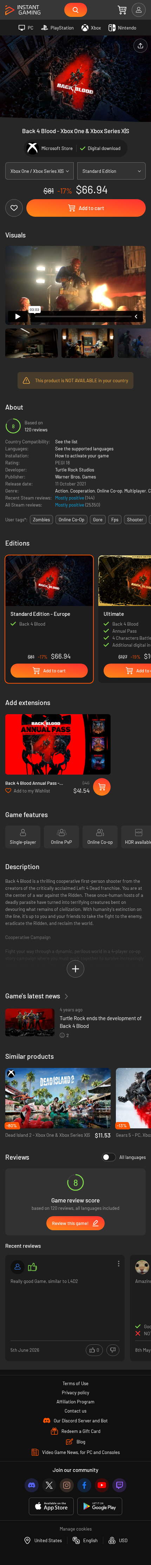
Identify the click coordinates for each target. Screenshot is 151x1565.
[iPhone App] (51, 1506)
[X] (49, 1485)
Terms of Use (75, 1383)
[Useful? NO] (112, 1350)
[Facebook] (84, 1485)
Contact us (75, 1411)
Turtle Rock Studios (74, 469)
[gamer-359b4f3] (18, 1267)
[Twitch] (119, 1485)
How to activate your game (82, 455)
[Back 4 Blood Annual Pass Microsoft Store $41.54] (58, 744)
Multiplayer (135, 491)
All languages (132, 1157)
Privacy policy (75, 1392)
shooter (135, 519)
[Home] (22, 10)
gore (98, 519)
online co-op (71, 519)
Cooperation (82, 491)
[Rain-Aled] (142, 1267)
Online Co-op (109, 491)
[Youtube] (102, 1485)
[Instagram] (67, 1485)
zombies (41, 519)
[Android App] (99, 1506)
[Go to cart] (122, 10)
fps (114, 519)
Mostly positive (70, 498)
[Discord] (32, 1485)
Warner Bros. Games (75, 477)
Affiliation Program (75, 1401)
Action (61, 491)
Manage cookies (76, 1529)
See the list (66, 441)
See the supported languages (84, 448)
